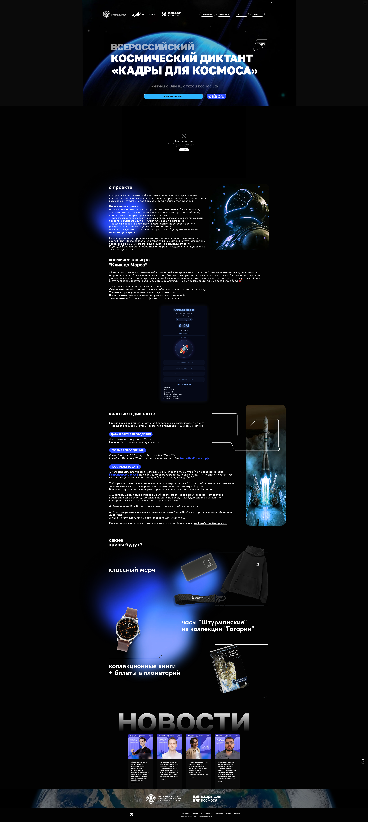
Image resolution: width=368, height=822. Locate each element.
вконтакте (194, 813)
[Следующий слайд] (363, 761)
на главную (185, 813)
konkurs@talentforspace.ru (210, 523)
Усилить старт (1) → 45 (184, 368)
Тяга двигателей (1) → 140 (184, 379)
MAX (202, 813)
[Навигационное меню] (365, 2)
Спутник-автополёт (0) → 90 (184, 362)
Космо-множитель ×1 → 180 (184, 374)
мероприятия (218, 813)
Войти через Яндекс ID (184, 320)
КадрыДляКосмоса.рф (194, 458)
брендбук (237, 813)
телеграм (209, 813)
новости (228, 813)
